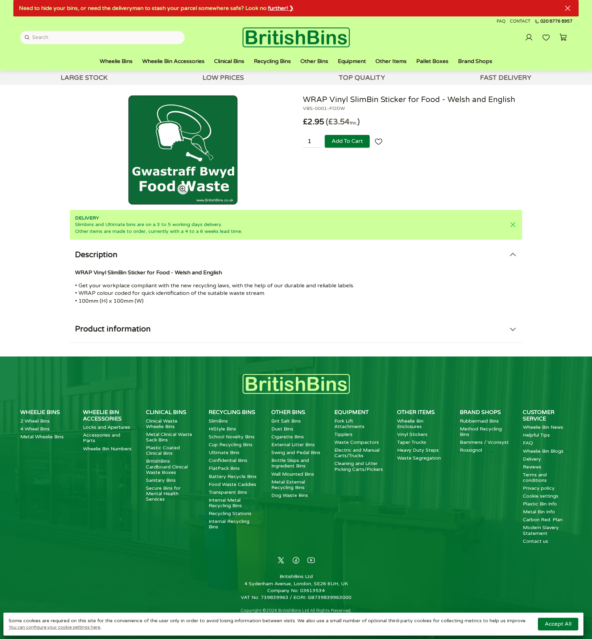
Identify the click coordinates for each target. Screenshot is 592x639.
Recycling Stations (230, 513)
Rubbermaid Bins (479, 421)
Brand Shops (475, 61)
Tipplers (343, 434)
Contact (520, 21)
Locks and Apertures (106, 427)
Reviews (532, 467)
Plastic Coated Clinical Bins (163, 450)
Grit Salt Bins (286, 421)
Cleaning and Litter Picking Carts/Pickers (358, 466)
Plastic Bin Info (540, 504)
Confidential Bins (228, 460)
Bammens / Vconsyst (484, 442)
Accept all (558, 624)
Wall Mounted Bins (292, 474)
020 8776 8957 (556, 21)
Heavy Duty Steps (418, 450)
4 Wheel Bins (35, 429)
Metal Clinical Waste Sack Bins (169, 437)
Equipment (352, 61)
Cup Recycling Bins (230, 445)
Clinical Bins (229, 61)
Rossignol (471, 450)
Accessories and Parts (101, 437)
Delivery (532, 459)
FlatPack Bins (224, 468)
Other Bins (314, 61)
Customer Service (538, 415)
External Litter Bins (293, 445)
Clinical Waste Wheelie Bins (161, 423)
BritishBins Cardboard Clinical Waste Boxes (167, 466)
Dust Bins (282, 429)
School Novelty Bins (232, 437)
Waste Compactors (356, 442)
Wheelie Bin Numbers (107, 449)
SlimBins (218, 421)
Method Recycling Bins (481, 431)
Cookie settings (540, 496)
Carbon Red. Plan (543, 520)
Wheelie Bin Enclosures (410, 423)
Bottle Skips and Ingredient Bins (290, 463)
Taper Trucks (411, 442)
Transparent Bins (228, 492)
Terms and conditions (535, 477)
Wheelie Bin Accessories (173, 61)
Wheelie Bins (116, 61)
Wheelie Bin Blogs (543, 451)
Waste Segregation (419, 458)
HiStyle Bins (222, 429)
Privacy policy (539, 488)
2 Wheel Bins (35, 421)
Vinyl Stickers (412, 434)
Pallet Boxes (432, 61)
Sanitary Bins (161, 480)
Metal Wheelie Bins (42, 437)
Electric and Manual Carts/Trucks (357, 453)
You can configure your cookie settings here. (55, 627)
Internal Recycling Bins (229, 524)
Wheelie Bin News (543, 427)
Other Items (391, 61)
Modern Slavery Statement (541, 530)
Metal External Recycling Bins (288, 484)
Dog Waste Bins (289, 495)
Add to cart (347, 141)
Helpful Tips (536, 435)
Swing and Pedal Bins (295, 452)
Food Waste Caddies (232, 484)
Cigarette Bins (287, 437)
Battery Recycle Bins (233, 476)
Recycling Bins (272, 61)
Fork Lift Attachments (349, 423)
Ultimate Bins (224, 452)
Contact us (535, 541)
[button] (563, 37)
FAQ (501, 21)
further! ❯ (281, 8)
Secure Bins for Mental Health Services (163, 493)
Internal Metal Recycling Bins (225, 503)
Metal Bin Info (539, 512)
